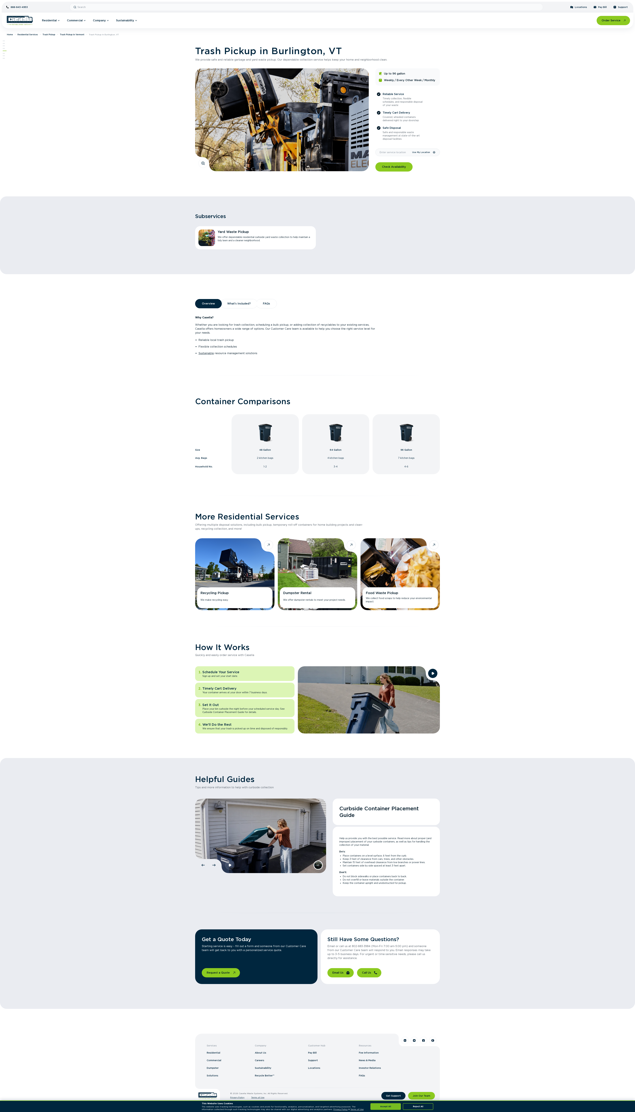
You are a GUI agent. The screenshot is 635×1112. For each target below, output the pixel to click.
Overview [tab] (208, 303)
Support (623, 7)
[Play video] (432, 673)
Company (99, 20)
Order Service (611, 20)
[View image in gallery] (203, 163)
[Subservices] (4, 43)
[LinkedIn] (405, 1040)
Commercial (75, 20)
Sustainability (125, 20)
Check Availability (394, 166)
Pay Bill (602, 7)
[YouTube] (433, 1040)
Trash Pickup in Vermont (72, 34)
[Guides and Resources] (4, 56)
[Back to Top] (4, 41)
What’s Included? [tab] (239, 303)
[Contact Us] (4, 58)
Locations (581, 7)
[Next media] (214, 865)
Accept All (385, 1106)
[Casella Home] (20, 20)
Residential (49, 20)
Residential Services (28, 34)
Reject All (418, 1106)
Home (10, 34)
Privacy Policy (237, 1097)
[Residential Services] (5, 51)
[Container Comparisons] (4, 48)
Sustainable (206, 353)
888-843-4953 (19, 7)
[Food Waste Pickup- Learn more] (400, 574)
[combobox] (309, 7)
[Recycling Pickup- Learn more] (235, 574)
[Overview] (4, 46)
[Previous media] (203, 865)
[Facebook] (423, 1040)
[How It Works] (4, 53)
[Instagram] (414, 1040)
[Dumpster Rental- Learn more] (317, 574)
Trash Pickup (48, 34)
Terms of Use (257, 1097)
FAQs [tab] (266, 303)
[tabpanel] (317, 335)
